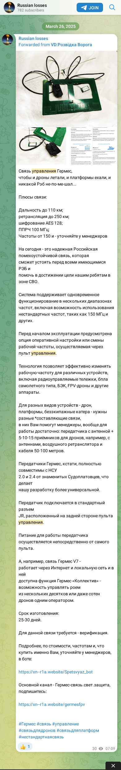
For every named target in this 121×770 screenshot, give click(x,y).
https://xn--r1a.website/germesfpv (52, 704)
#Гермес (27, 723)
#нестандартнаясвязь (41, 736)
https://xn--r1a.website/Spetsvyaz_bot (56, 671)
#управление (65, 723)
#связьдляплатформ (77, 730)
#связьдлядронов (37, 730)
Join (94, 7)
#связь (44, 723)
